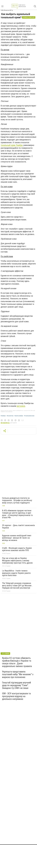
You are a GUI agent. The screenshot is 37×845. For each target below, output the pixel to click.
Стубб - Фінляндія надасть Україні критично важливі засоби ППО (17, 549)
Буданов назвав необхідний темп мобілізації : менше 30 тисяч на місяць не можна (16, 537)
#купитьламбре (18, 416)
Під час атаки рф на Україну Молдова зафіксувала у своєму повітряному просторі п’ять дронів (17, 560)
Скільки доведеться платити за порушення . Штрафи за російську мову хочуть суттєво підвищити (17, 500)
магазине (21, 406)
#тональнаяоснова (29, 416)
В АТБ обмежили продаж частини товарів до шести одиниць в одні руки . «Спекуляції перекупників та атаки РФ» (17, 514)
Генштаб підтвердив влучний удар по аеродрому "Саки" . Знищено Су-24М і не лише (16, 685)
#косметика (10, 416)
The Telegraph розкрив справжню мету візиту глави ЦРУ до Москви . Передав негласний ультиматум (17, 585)
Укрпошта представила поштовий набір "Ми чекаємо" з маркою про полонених (17, 674)
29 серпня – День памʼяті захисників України (18, 526)
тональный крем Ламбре (12, 145)
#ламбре (3, 416)
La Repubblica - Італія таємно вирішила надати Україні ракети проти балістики (16, 573)
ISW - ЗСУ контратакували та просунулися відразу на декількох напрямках (16, 696)
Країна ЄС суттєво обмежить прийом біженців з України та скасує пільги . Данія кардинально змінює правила (17, 662)
